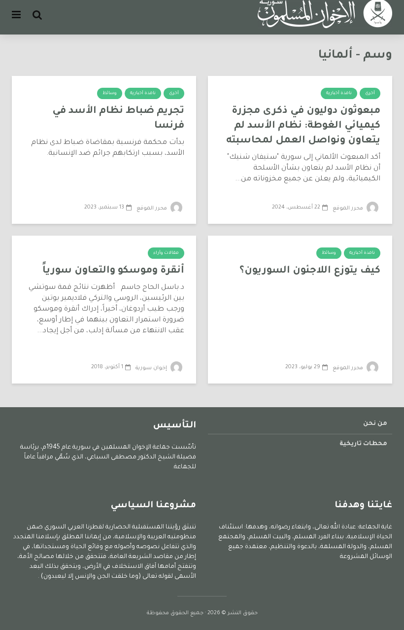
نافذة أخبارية (339, 93)
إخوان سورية (151, 368)
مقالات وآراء (166, 253)
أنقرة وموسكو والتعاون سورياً (113, 271)
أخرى (370, 93)
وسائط (109, 93)
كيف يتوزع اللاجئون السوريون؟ (309, 271)
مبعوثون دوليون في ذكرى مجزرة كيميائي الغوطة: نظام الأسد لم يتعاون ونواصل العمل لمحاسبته (303, 126)
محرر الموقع (349, 208)
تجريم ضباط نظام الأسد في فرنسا (118, 119)
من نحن (375, 423)
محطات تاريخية (363, 444)
